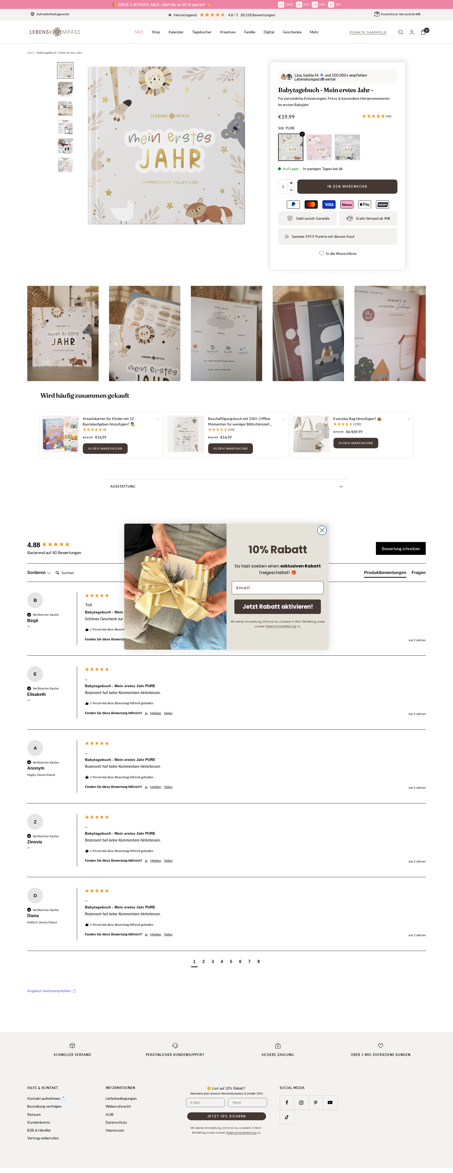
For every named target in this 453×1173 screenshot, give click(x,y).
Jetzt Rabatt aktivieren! (277, 607)
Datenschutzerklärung (281, 626)
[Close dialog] (322, 530)
